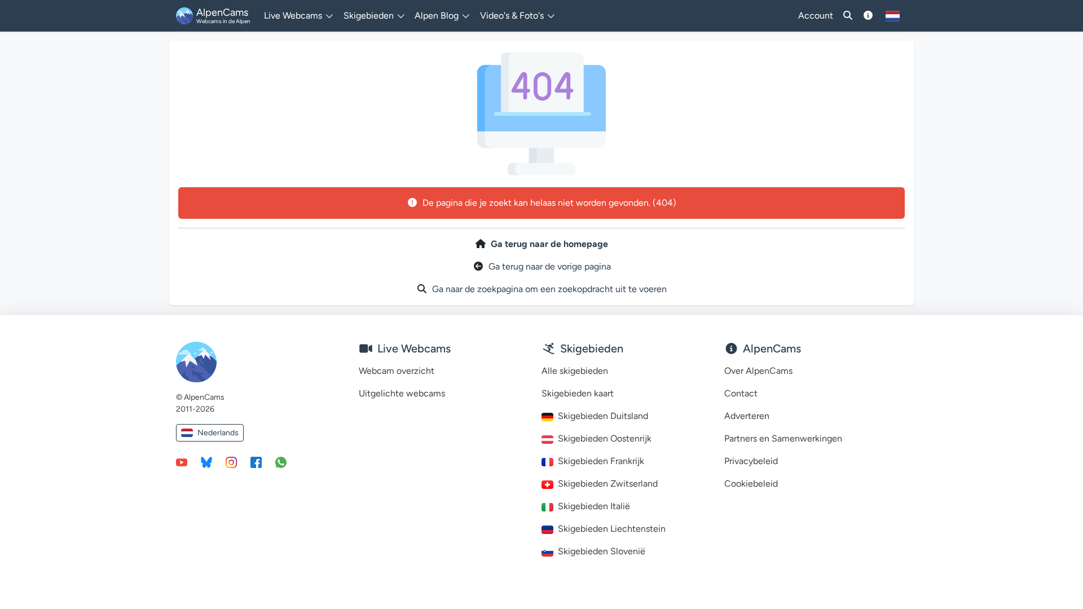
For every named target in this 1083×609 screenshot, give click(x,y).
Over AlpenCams (758, 370)
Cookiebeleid (751, 483)
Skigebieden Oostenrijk (604, 438)
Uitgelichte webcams (402, 393)
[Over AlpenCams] (868, 16)
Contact (741, 393)
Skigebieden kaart (578, 393)
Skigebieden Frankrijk (601, 461)
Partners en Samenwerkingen (783, 438)
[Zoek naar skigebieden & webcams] (848, 16)
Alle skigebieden (575, 370)
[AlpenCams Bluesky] (206, 462)
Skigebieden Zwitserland (608, 483)
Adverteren (746, 416)
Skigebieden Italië (594, 506)
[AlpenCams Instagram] (231, 462)
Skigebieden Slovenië (601, 551)
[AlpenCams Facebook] (256, 462)
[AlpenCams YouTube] (181, 462)
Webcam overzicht (396, 370)
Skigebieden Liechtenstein (612, 528)
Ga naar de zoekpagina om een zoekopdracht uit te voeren (549, 289)
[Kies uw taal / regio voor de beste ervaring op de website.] (892, 16)
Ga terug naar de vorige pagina (549, 266)
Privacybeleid (751, 461)
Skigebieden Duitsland (603, 416)
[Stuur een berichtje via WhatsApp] (281, 462)
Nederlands (218, 433)
